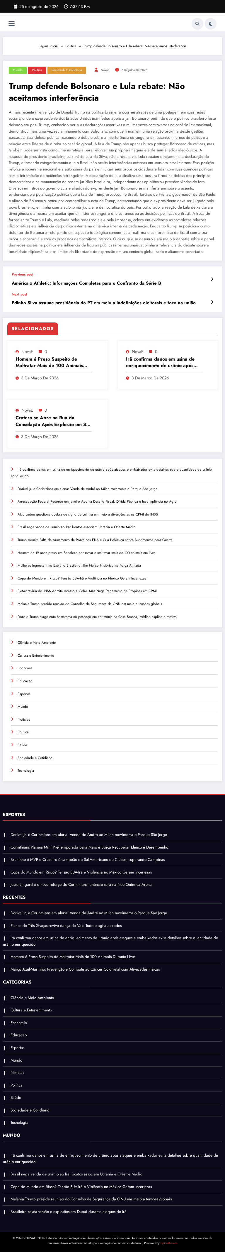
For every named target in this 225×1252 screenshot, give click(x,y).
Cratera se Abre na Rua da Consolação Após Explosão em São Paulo (53, 421)
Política (37, 70)
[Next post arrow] (212, 302)
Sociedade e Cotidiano (67, 70)
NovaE (105, 70)
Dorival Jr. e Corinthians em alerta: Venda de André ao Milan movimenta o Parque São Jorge (87, 488)
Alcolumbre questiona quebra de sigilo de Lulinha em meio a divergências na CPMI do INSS (88, 514)
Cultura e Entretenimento (36, 655)
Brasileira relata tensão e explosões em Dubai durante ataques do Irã (69, 1211)
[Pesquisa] (197, 23)
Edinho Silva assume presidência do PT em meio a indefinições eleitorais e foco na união (104, 303)
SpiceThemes (169, 1243)
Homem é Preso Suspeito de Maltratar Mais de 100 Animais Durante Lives (49, 362)
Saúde (22, 745)
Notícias (24, 719)
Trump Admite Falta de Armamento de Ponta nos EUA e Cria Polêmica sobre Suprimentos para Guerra (95, 540)
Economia (25, 668)
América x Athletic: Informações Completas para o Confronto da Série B (86, 283)
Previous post (22, 274)
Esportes (24, 694)
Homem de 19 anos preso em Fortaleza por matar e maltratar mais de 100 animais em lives (86, 552)
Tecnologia (26, 770)
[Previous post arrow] (212, 279)
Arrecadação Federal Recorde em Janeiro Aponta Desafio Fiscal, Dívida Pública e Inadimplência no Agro (97, 501)
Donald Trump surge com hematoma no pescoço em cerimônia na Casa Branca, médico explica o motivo (97, 616)
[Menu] (11, 23)
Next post (19, 294)
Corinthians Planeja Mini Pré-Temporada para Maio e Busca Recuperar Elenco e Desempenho (89, 847)
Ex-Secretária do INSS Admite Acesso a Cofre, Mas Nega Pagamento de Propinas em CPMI (87, 591)
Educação (25, 681)
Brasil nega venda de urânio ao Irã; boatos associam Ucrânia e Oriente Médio (77, 527)
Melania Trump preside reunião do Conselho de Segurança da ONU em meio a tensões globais (90, 603)
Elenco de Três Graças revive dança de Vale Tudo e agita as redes (66, 925)
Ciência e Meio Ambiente (37, 642)
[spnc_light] (211, 24)
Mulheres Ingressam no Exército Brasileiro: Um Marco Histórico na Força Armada (79, 565)
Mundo (18, 70)
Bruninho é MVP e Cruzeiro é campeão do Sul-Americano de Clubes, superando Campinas (88, 859)
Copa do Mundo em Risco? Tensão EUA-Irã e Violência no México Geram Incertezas (82, 578)
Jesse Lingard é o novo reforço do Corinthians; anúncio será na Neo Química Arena (81, 884)
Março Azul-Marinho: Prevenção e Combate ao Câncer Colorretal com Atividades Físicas (85, 969)
